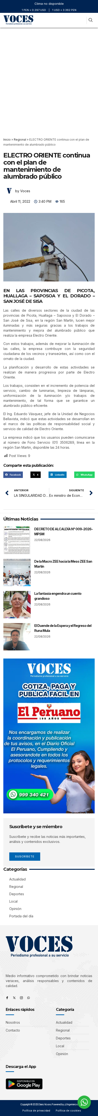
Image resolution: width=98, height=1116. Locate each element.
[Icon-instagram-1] (21, 997)
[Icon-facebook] (7, 997)
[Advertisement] (49, 79)
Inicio (7, 139)
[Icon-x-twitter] (14, 997)
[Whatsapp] (28, 997)
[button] (81, 20)
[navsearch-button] (90, 20)
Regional (20, 139)
